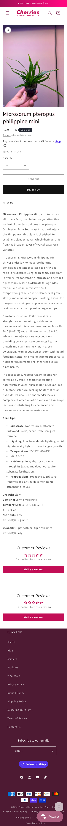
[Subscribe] (52, 750)
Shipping (7, 135)
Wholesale (13, 676)
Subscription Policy (19, 709)
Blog (10, 650)
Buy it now (33, 189)
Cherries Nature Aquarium (31, 807)
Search (11, 642)
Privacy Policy (15, 684)
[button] (7, 13)
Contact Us (14, 727)
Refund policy (20, 811)
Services (12, 659)
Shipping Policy (16, 701)
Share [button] (10, 202)
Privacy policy (38, 811)
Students (12, 667)
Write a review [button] (33, 569)
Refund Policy (15, 693)
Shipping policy (23, 817)
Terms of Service (17, 718)
